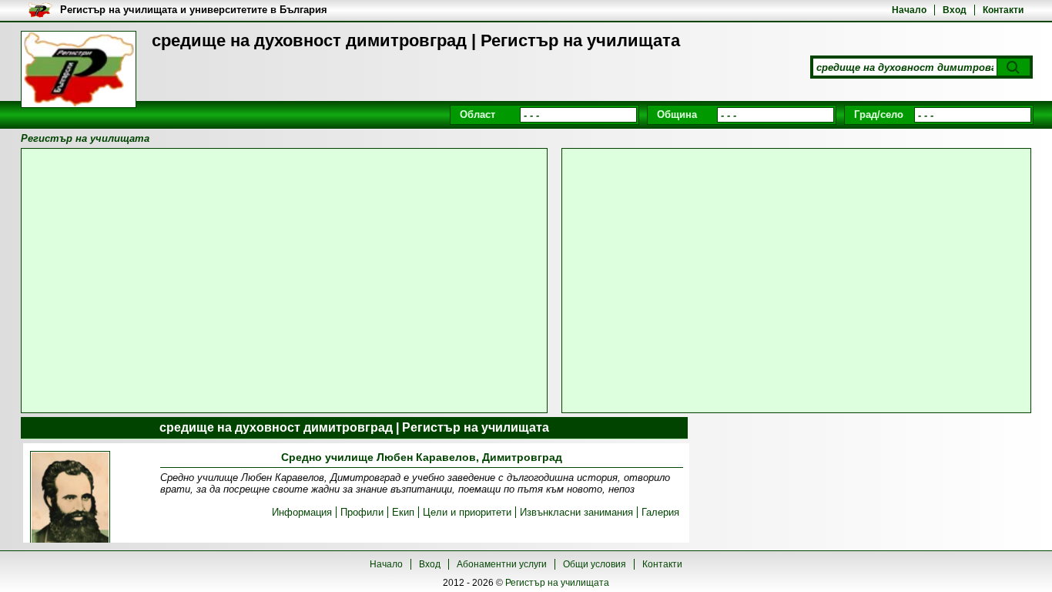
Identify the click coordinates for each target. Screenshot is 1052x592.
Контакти (1003, 10)
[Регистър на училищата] (78, 69)
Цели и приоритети (467, 512)
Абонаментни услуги (502, 564)
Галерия (660, 512)
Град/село (878, 114)
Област (477, 114)
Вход (955, 10)
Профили (362, 512)
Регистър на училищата (557, 582)
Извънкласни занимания (576, 512)
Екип (403, 512)
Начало (909, 10)
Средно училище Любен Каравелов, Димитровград (421, 457)
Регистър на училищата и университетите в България (193, 9)
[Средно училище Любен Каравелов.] (70, 504)
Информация (302, 512)
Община (677, 114)
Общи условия (594, 564)
